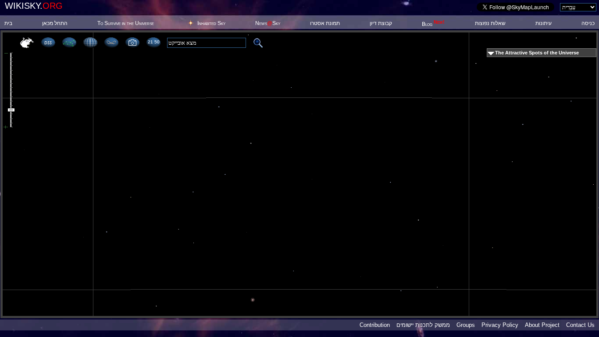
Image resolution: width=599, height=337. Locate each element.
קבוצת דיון (381, 23)
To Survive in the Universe (125, 23)
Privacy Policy (499, 325)
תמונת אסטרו (325, 23)
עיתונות (543, 23)
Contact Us (580, 325)
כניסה (588, 23)
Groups (465, 325)
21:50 (153, 41)
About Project (542, 325)
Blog (433, 24)
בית (8, 23)
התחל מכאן (55, 23)
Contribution (375, 325)
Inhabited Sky (211, 23)
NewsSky (267, 23)
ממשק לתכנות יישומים (423, 325)
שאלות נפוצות (490, 23)
